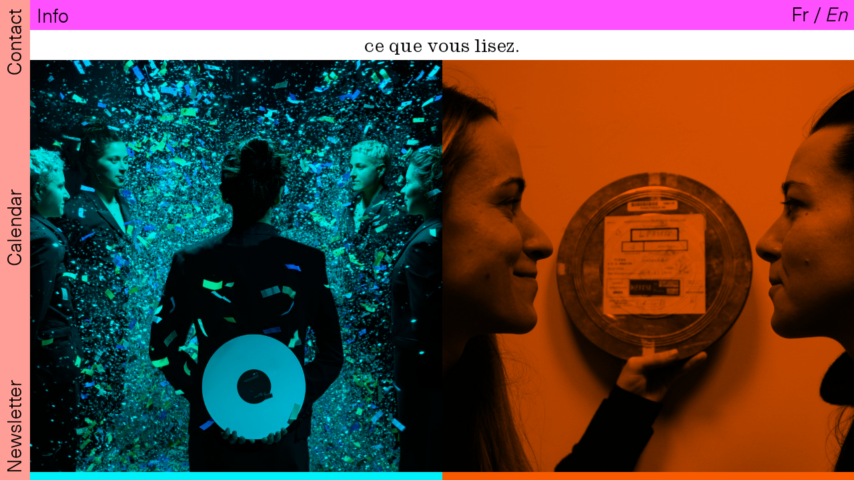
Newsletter (13, 424)
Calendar (13, 225)
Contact (13, 39)
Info (55, 15)
